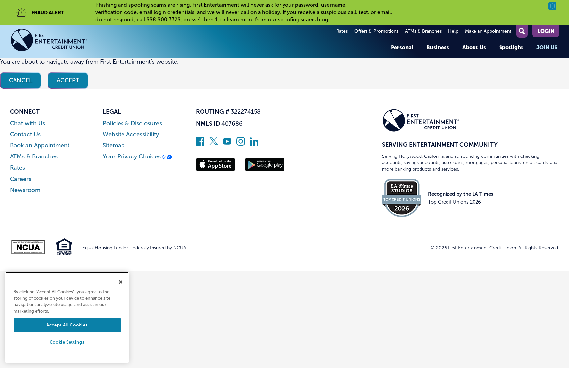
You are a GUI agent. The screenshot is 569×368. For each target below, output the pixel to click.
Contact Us (25, 134)
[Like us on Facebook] (200, 143)
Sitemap (114, 145)
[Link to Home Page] (49, 41)
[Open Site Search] (522, 31)
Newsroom (25, 190)
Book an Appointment (39, 145)
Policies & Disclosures (132, 123)
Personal (402, 47)
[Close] (120, 282)
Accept (68, 80)
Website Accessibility (131, 134)
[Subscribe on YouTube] (227, 143)
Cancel (20, 80)
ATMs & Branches (423, 31)
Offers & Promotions (376, 31)
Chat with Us (27, 123)
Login (545, 31)
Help (453, 31)
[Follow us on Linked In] (254, 143)
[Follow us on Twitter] (213, 143)
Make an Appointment (488, 31)
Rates (342, 31)
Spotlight (511, 47)
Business (437, 47)
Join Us (546, 47)
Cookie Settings (67, 342)
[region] (67, 317)
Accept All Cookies (67, 325)
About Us (474, 47)
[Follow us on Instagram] (240, 143)
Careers (20, 179)
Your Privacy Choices (132, 157)
